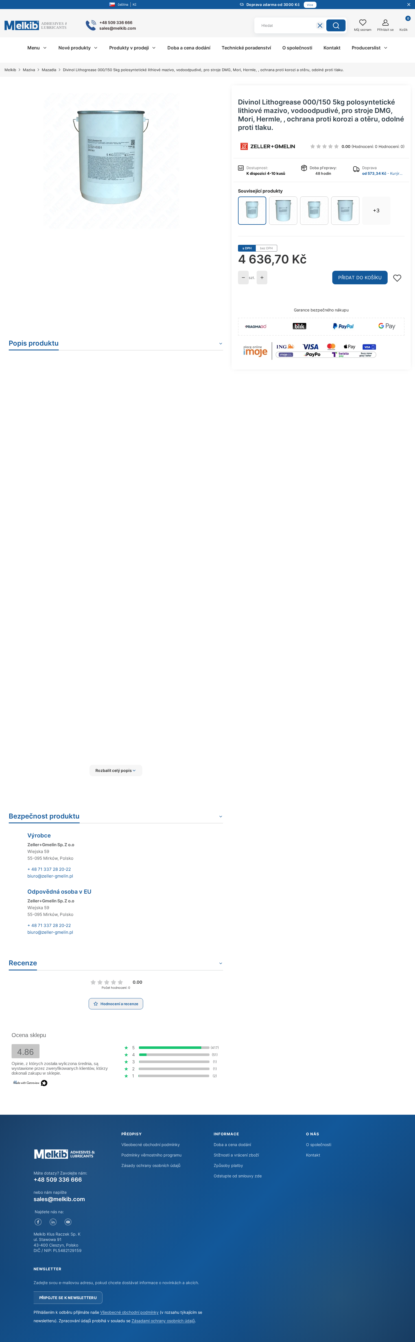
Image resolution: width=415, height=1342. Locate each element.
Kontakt (313, 1155)
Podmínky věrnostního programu (151, 1155)
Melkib (10, 69)
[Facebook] (38, 1222)
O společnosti (318, 1144)
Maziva (29, 69)
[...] (111, 161)
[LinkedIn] (53, 1222)
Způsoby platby (228, 1165)
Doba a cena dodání (232, 1144)
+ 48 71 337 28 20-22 (49, 869)
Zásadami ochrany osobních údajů (163, 1320)
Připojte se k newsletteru (68, 1297)
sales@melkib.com (59, 1199)
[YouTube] (68, 1222)
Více (310, 4)
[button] (336, 25)
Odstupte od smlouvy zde (238, 1175)
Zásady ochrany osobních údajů (150, 1165)
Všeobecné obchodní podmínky (150, 1144)
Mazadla (49, 69)
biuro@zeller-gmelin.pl (50, 876)
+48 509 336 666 (58, 1179)
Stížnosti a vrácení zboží (236, 1155)
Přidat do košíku (360, 277)
